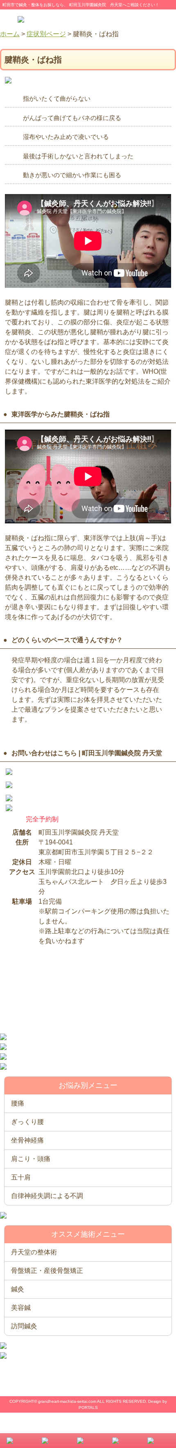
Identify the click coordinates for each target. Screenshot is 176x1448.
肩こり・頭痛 (30, 1158)
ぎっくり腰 (27, 1121)
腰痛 (17, 1103)
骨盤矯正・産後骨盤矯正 (47, 1270)
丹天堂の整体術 (34, 1252)
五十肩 (21, 1177)
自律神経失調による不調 (47, 1195)
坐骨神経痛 (27, 1140)
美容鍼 (21, 1307)
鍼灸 (17, 1289)
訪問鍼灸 (24, 1326)
